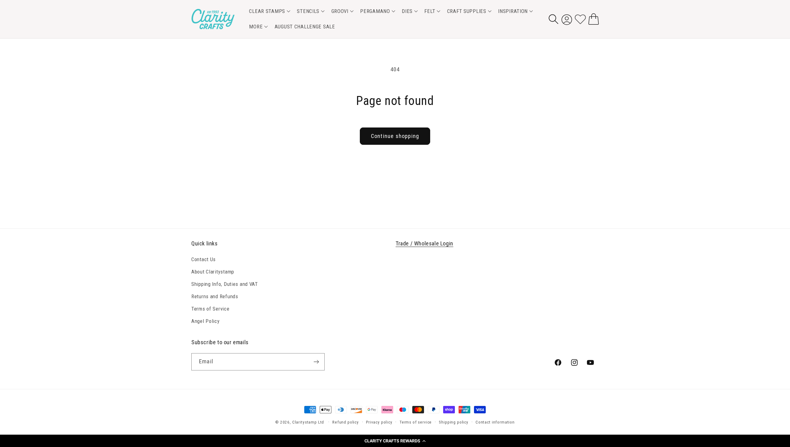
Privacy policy (379, 422)
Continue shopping (395, 136)
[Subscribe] (316, 361)
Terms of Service (210, 309)
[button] (395, 441)
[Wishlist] (580, 19)
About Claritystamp (212, 272)
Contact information (495, 422)
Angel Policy (205, 321)
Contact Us (203, 259)
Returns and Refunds (214, 296)
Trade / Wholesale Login (424, 243)
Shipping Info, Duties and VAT (224, 284)
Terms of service (416, 422)
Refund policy (345, 422)
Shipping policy (453, 422)
